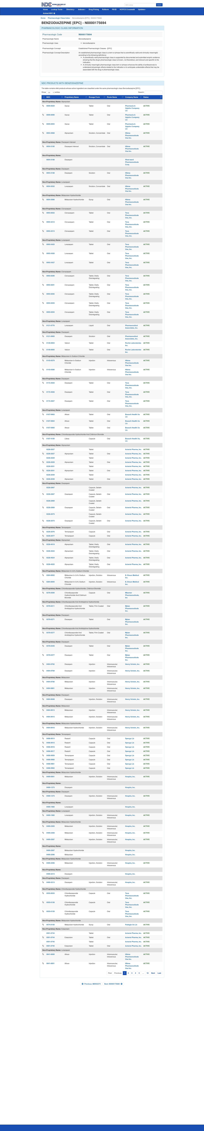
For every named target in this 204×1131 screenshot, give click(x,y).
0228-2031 (50, 466)
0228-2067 (50, 487)
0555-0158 (50, 902)
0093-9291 (50, 285)
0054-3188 (50, 159)
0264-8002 (50, 575)
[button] (43, 106)
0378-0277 (50, 632)
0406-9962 (50, 768)
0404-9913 (50, 710)
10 (148, 973)
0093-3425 (50, 244)
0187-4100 (50, 438)
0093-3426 (50, 253)
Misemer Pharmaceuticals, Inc (132, 595)
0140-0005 (50, 349)
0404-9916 (50, 727)
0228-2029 (50, 458)
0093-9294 (50, 312)
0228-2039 (50, 475)
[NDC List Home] (53, 4)
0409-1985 (50, 807)
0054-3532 (50, 186)
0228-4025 (50, 564)
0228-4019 (50, 544)
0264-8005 (50, 582)
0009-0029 (50, 106)
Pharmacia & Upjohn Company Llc (132, 108)
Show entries (51, 92)
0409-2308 (50, 833)
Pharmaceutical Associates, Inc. (131, 326)
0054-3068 (50, 133)
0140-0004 (50, 343)
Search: (141, 92)
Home (45, 9)
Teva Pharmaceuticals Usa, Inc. (132, 215)
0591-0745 (50, 941)
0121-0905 (50, 336)
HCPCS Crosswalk (127, 9)
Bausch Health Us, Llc (132, 439)
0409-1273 (50, 787)
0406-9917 (50, 751)
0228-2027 (50, 449)
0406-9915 (50, 742)
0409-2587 (50, 839)
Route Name (112, 97)
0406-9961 (50, 764)
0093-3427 (50, 262)
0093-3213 (50, 231)
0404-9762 (50, 664)
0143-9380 (50, 369)
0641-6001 (50, 963)
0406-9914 (50, 738)
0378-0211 (50, 606)
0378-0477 (50, 655)
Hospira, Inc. (130, 776)
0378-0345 (50, 646)
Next (153, 973)
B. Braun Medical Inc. (132, 576)
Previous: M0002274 (92, 984)
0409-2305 (50, 826)
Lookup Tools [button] (56, 9)
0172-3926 (50, 392)
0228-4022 (50, 551)
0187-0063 (50, 414)
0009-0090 (50, 115)
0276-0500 (50, 592)
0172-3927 (50, 401)
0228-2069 (50, 501)
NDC (48, 97)
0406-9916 (50, 747)
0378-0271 (50, 619)
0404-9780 (50, 681)
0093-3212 (50, 222)
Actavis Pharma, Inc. (133, 449)
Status (146, 97)
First (110, 973)
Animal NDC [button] (48, 13)
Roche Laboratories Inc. (133, 344)
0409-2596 (50, 854)
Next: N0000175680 (112, 984)
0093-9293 (50, 303)
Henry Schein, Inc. (132, 664)
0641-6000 (50, 954)
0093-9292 (50, 294)
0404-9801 (50, 688)
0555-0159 (50, 911)
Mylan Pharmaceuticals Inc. (132, 608)
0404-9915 (50, 716)
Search (159, 5)
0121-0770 (50, 325)
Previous (118, 973)
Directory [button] (70, 9)
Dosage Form (94, 97)
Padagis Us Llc (131, 924)
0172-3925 (50, 383)
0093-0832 (50, 213)
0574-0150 (50, 924)
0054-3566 (50, 199)
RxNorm (105, 9)
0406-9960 (50, 759)
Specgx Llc (129, 738)
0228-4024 (50, 557)
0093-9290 (50, 275)
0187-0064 (50, 421)
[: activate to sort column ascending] (44, 97)
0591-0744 (50, 933)
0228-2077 (50, 536)
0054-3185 (50, 146)
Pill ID (114, 9)
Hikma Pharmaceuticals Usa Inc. (132, 135)
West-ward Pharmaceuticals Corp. (132, 162)
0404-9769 (50, 670)
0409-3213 (50, 874)
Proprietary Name (72, 97)
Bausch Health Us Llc (132, 415)
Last (159, 973)
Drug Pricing (94, 9)
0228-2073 (50, 514)
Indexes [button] (81, 9)
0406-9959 (50, 755)
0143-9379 (50, 360)
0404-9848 (50, 699)
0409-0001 (50, 776)
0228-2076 (50, 531)
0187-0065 (50, 427)
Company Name (131, 97)
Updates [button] (141, 9)
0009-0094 (50, 124)
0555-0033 (50, 893)
